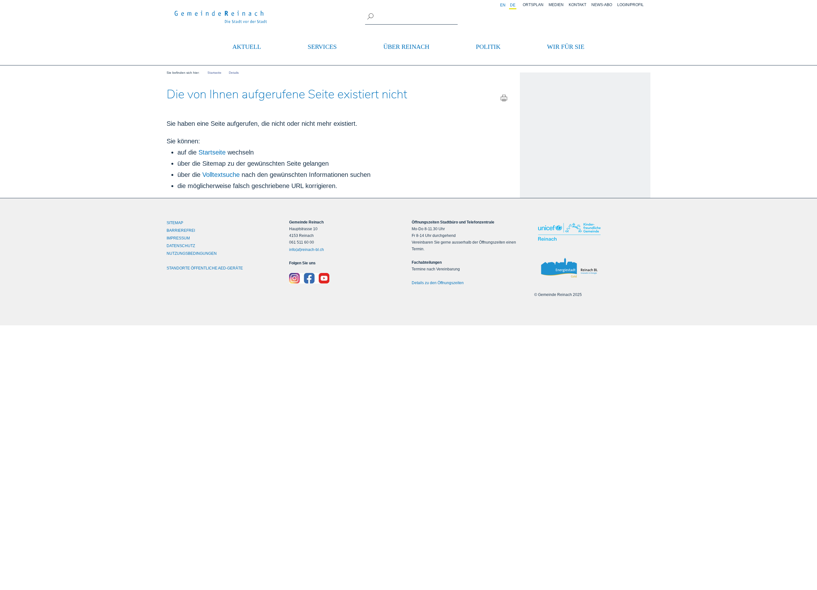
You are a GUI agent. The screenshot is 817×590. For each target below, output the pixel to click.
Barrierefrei (181, 230)
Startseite (212, 152)
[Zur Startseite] (221, 17)
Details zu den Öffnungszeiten (438, 283)
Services (322, 46)
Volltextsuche (221, 174)
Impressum (178, 238)
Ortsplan (533, 5)
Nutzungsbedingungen (192, 253)
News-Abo (601, 5)
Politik (488, 46)
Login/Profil (630, 5)
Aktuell (246, 46)
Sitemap (175, 223)
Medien (556, 5)
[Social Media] (347, 278)
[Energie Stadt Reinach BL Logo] (592, 268)
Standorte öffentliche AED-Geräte (205, 268)
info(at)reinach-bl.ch (306, 249)
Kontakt (577, 5)
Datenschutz (181, 246)
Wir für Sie (565, 46)
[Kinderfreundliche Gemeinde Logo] (592, 232)
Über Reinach (406, 46)
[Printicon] (504, 99)
